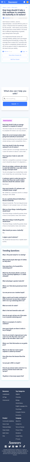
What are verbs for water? (10, 305)
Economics (18, 415)
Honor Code (6, 424)
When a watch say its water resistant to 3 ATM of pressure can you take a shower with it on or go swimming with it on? (15, 299)
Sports (9, 7)
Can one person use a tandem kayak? (14, 292)
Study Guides (6, 430)
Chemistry (18, 397)
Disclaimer (18, 433)
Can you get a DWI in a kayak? (11, 363)
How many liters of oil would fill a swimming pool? (13, 267)
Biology (17, 400)
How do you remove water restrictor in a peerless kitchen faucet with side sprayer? (15, 369)
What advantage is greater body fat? (13, 281)
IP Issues (18, 439)
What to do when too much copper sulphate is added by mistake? (13, 350)
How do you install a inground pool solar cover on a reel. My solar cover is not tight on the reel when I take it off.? (15, 336)
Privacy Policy (19, 430)
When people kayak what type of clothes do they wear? (15, 260)
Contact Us (18, 424)
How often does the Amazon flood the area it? (14, 357)
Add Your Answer (15, 59)
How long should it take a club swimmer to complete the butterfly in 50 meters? (14, 12)
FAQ (4, 436)
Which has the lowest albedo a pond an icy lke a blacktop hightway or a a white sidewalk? (14, 274)
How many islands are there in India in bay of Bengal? (14, 329)
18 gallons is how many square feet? (13, 376)
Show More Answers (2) (15, 55)
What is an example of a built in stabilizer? (12, 323)
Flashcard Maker (7, 427)
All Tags (5, 397)
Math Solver (6, 433)
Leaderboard (6, 394)
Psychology (18, 409)
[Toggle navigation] (2, 2)
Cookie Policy (19, 436)
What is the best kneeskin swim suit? (13, 310)
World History (19, 403)
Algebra (18, 394)
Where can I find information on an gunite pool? (15, 344)
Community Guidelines (8, 421)
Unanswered (6, 400)
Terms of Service (20, 427)
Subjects (4, 7)
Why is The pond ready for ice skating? (14, 255)
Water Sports (14, 7)
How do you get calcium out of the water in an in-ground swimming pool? (15, 316)
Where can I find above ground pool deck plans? (15, 286)
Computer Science (20, 412)
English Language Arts (21, 406)
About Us (18, 421)
